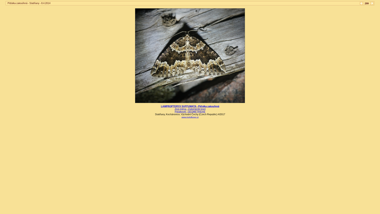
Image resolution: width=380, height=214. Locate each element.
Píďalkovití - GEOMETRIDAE (190, 111)
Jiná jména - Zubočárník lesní (190, 109)
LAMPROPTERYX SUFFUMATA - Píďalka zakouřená (190, 106)
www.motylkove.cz (190, 117)
